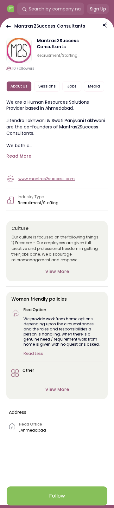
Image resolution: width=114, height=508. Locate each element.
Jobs (72, 86)
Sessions (47, 86)
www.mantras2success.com (46, 178)
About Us (19, 86)
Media (94, 86)
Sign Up (98, 9)
